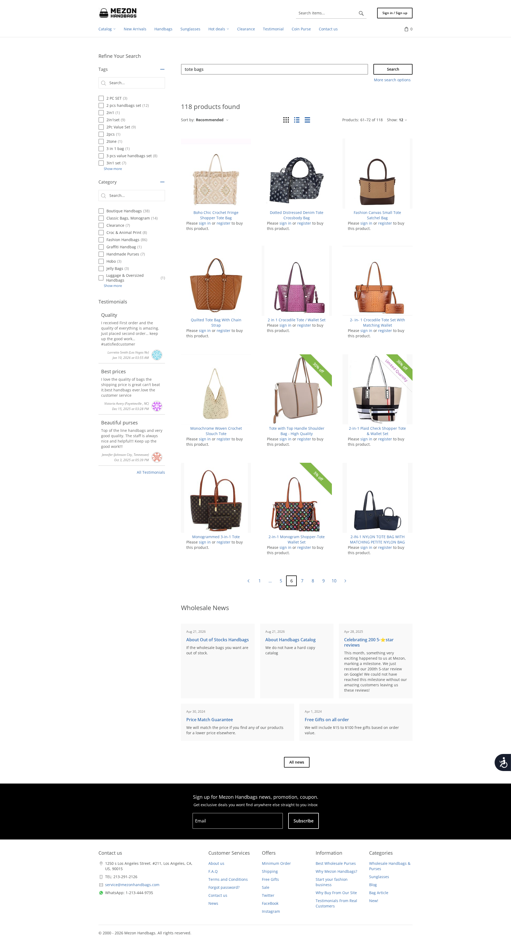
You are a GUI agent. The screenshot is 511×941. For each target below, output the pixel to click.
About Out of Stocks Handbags (217, 639)
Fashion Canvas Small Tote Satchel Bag (377, 215)
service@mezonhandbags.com (132, 884)
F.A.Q (213, 871)
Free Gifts (270, 879)
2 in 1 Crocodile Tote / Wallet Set (296, 319)
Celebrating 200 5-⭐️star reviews (369, 642)
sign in (205, 223)
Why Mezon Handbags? (336, 871)
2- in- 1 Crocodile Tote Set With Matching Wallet (377, 322)
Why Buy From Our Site (336, 892)
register (223, 223)
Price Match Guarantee (209, 719)
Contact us (217, 895)
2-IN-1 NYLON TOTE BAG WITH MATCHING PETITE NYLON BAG (377, 539)
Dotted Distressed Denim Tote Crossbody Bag (296, 215)
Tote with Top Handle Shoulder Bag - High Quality (296, 431)
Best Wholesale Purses (336, 863)
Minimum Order (276, 863)
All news (296, 762)
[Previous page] (248, 580)
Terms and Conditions (228, 879)
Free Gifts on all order (327, 719)
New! (373, 900)
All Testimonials (151, 472)
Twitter (268, 895)
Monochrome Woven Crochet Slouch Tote (216, 431)
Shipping (270, 871)
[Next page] (345, 580)
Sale (265, 887)
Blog (373, 884)
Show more (113, 168)
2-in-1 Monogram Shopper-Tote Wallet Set (297, 539)
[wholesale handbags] (117, 13)
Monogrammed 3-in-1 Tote (216, 536)
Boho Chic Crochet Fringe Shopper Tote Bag (215, 215)
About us (216, 863)
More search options (392, 79)
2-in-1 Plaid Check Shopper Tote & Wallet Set (377, 431)
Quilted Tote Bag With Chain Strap (216, 322)
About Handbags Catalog (290, 639)
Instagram (271, 911)
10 (334, 581)
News (213, 903)
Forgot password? (224, 887)
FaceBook (270, 903)
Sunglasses (379, 876)
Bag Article (378, 892)
